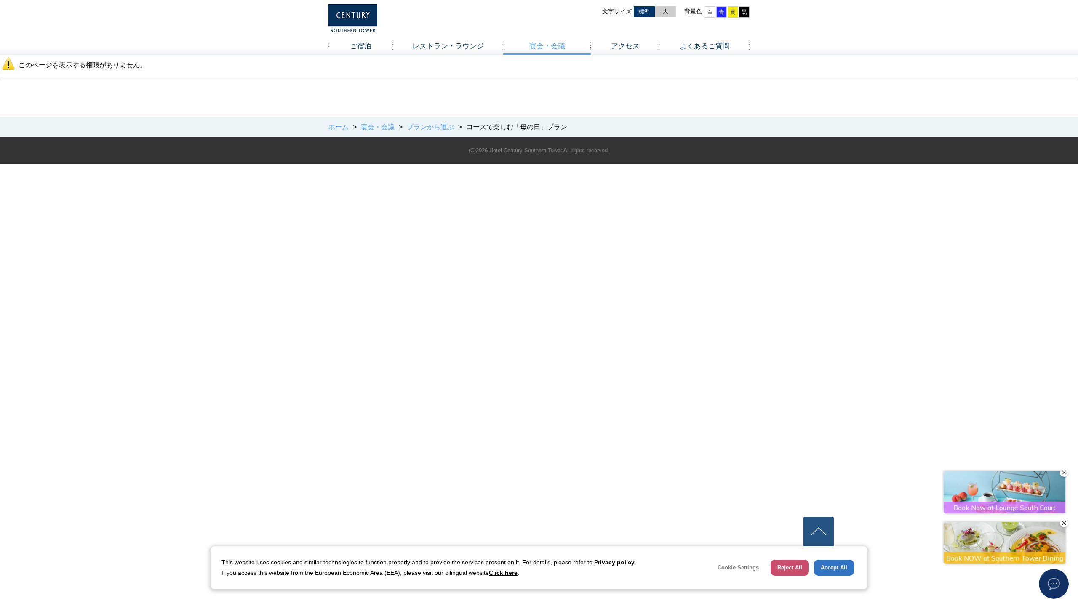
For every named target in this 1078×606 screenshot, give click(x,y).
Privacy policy (614, 562)
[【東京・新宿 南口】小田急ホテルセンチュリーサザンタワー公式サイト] (352, 21)
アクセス (625, 46)
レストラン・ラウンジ (448, 46)
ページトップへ (818, 532)
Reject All (789, 567)
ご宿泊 (360, 46)
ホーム (338, 126)
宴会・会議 (547, 46)
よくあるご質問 (705, 46)
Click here (503, 572)
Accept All (834, 567)
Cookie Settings (738, 567)
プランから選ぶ (430, 126)
